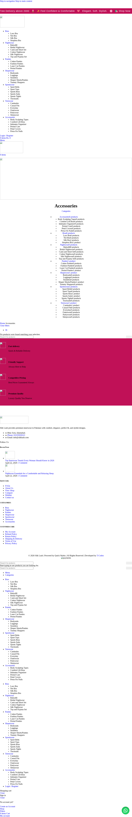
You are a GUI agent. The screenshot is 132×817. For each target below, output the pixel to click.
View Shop (9, 490)
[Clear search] (124, 337)
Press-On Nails (16, 131)
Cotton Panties (16, 61)
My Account (10, 532)
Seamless (14, 78)
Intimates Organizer (18, 124)
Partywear (14, 112)
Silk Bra (13, 38)
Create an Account (7, 806)
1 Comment (22, 463)
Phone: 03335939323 (16, 435)
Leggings (14, 75)
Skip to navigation (7, 1)
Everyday (14, 108)
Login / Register (11, 786)
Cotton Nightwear (17, 52)
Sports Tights (15, 96)
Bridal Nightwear (17, 47)
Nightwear (9, 510)
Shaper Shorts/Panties (19, 80)
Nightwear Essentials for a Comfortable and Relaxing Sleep (29, 473)
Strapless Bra (15, 40)
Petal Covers (15, 129)
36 (6, 330)
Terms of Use (10, 541)
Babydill (13, 45)
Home (2, 323)
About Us (9, 488)
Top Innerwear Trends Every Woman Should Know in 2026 (29, 460)
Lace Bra (14, 33)
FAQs (7, 486)
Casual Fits (14, 106)
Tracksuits (14, 99)
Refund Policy (11, 534)
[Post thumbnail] (10, 458)
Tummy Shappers (17, 82)
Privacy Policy (11, 543)
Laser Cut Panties (17, 66)
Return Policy (10, 536)
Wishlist (8, 495)
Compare (9, 493)
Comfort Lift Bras (17, 122)
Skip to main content (23, 1)
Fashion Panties (16, 64)
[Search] (129, 337)
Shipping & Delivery (13, 539)
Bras (7, 508)
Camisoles (14, 103)
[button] (125, 810)
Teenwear (9, 519)
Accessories (10, 522)
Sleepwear (14, 115)
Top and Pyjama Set (18, 57)
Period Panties (16, 68)
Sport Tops (14, 89)
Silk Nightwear (16, 54)
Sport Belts (14, 87)
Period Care (15, 126)
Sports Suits (15, 94)
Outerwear (14, 110)
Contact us (9, 497)
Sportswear (9, 517)
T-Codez (100, 555)
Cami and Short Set (18, 50)
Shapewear (9, 515)
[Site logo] (12, 27)
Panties (8, 512)
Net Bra (13, 36)
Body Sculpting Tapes (19, 119)
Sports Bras (15, 92)
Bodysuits (14, 73)
